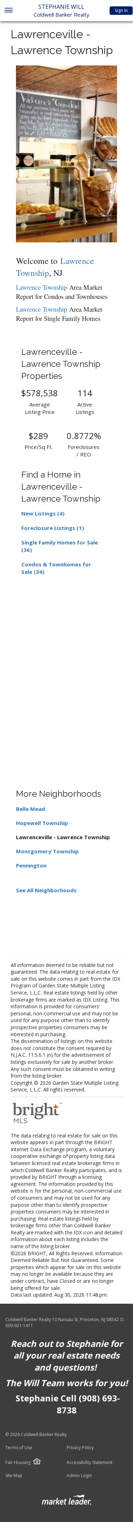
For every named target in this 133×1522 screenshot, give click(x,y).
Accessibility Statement (89, 1462)
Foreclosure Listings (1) (52, 527)
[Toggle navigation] (8, 11)
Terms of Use (18, 1448)
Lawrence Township (41, 287)
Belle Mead (30, 808)
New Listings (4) (43, 513)
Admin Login (79, 1475)
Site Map (13, 1475)
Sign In (121, 10)
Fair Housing (18, 1462)
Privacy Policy (80, 1448)
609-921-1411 (19, 1325)
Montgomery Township (47, 851)
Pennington (31, 865)
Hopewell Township (42, 822)
